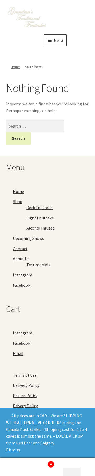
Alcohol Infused (40, 228)
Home (15, 66)
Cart (42, 462)
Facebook (21, 285)
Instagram (22, 274)
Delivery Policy (26, 385)
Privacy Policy (25, 405)
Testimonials (38, 264)
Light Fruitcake (40, 218)
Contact (20, 248)
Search (16, 467)
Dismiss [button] (13, 449)
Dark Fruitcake (39, 207)
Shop (17, 201)
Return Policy (25, 395)
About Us (21, 258)
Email (18, 353)
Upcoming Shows (28, 238)
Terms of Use (25, 375)
